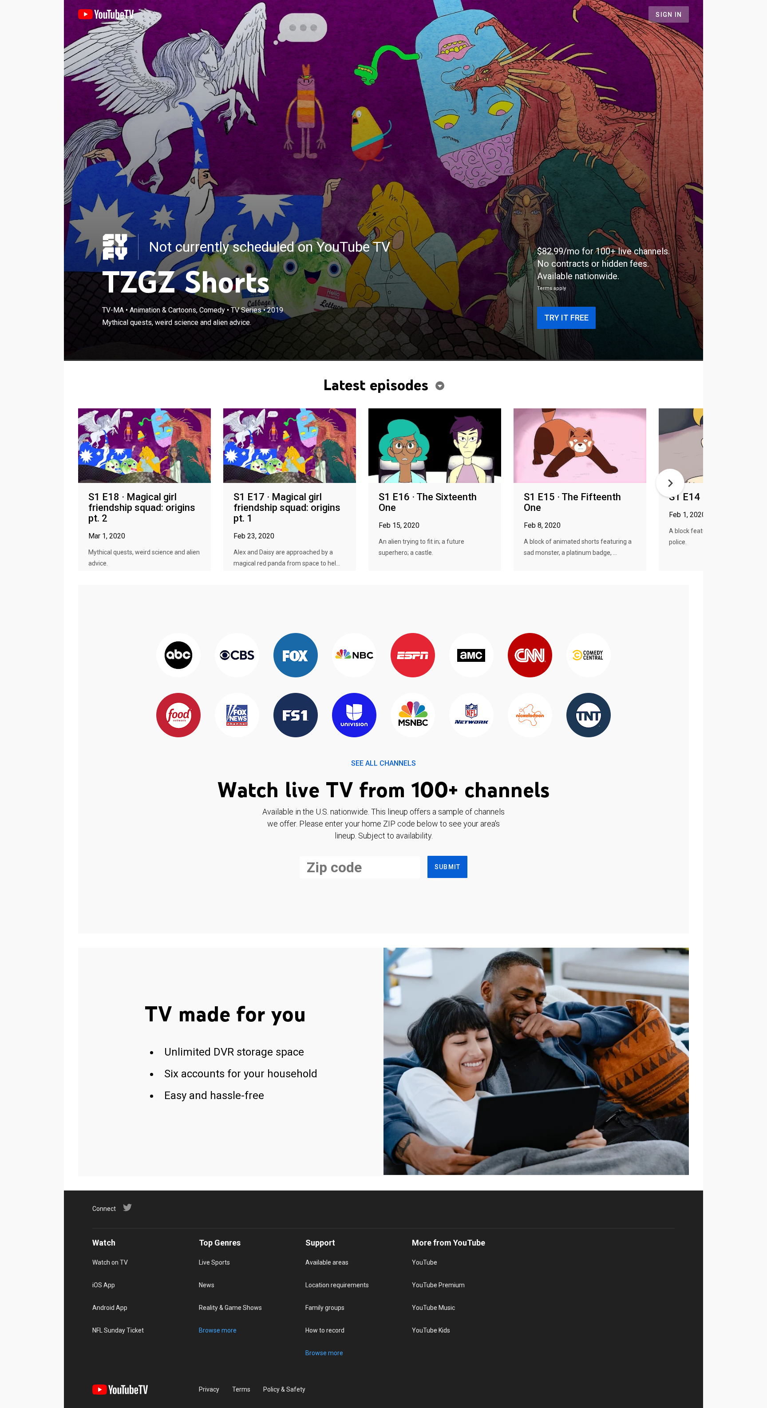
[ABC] (178, 656)
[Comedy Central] (588, 656)
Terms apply (551, 288)
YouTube (424, 1262)
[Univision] (354, 716)
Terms (241, 1389)
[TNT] (588, 716)
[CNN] (530, 656)
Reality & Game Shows (230, 1307)
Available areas (326, 1262)
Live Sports (214, 1262)
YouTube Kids (431, 1330)
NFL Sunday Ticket (118, 1330)
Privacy (209, 1389)
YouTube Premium (438, 1285)
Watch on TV (110, 1262)
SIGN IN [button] (669, 14)
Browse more (218, 1330)
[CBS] (237, 656)
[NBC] (354, 656)
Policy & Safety (284, 1389)
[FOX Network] (295, 656)
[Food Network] (178, 716)
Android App (109, 1307)
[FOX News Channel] (237, 716)
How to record (324, 1330)
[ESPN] (413, 656)
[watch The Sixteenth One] (434, 446)
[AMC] (471, 656)
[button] (670, 483)
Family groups (324, 1307)
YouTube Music (433, 1307)
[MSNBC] (413, 716)
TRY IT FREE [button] (566, 317)
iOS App (103, 1285)
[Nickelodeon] (530, 716)
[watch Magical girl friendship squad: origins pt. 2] (144, 446)
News (206, 1285)
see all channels (383, 763)
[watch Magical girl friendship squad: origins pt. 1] (289, 446)
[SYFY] (115, 247)
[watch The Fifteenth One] (580, 446)
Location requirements (337, 1285)
